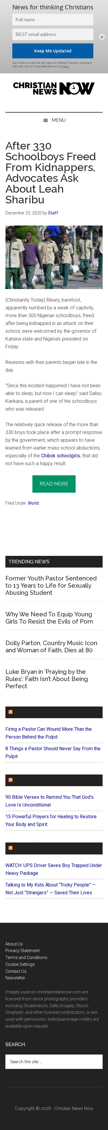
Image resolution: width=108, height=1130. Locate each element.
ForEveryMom (33, 848)
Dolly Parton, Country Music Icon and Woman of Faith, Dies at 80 (51, 646)
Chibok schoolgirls (60, 456)
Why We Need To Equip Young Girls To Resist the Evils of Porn (49, 618)
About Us (14, 944)
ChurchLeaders (35, 712)
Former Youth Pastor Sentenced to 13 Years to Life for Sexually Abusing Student (51, 585)
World (33, 503)
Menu (59, 120)
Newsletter (15, 977)
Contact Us (15, 971)
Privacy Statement (22, 950)
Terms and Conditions (26, 957)
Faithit (23, 780)
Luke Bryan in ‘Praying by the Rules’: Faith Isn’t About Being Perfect (46, 679)
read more (54, 484)
